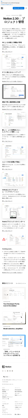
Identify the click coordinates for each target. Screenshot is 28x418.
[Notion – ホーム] (14, 366)
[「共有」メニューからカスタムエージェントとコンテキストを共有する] (14, 347)
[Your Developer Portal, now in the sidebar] (14, 298)
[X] (5, 370)
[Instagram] (2, 370)
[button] (14, 61)
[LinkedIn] (7, 370)
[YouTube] (12, 370)
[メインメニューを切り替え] (26, 8)
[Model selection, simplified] (14, 322)
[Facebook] (10, 370)
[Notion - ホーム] (2, 8)
